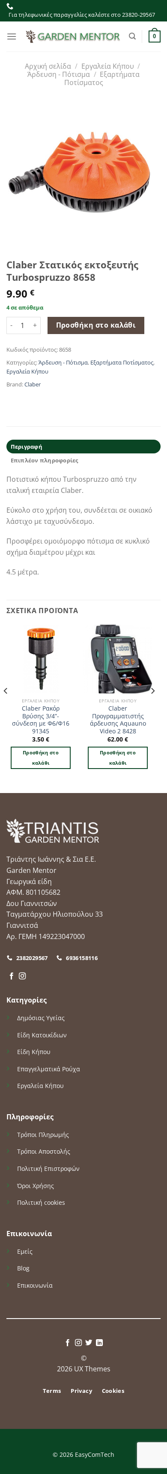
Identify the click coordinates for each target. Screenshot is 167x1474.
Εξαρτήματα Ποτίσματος (102, 78)
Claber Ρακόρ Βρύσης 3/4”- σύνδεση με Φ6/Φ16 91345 (40, 720)
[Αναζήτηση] (132, 36)
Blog (23, 1268)
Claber (32, 384)
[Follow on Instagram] (22, 976)
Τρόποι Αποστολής (43, 1151)
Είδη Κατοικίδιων (42, 1035)
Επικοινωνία (35, 1285)
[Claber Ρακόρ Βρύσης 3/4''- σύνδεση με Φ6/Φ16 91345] (40, 659)
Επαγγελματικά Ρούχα (48, 1069)
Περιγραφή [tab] (26, 446)
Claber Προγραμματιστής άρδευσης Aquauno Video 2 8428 (118, 720)
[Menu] (11, 36)
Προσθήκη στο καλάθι (96, 325)
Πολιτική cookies (41, 1202)
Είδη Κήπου (34, 1052)
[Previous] (6, 708)
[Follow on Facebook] (11, 976)
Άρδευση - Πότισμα (58, 74)
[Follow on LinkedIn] (99, 1343)
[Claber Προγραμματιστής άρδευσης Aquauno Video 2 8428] (118, 659)
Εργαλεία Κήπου (107, 66)
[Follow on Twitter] (88, 1343)
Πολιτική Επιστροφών (48, 1168)
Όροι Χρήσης (35, 1186)
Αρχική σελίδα (48, 66)
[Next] (152, 708)
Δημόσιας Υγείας (41, 1018)
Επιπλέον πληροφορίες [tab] (44, 460)
